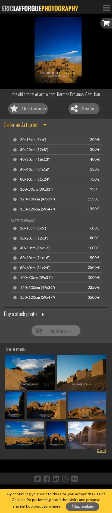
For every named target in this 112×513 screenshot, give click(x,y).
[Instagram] (65, 478)
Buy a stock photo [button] (20, 314)
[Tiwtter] (37, 478)
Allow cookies (82, 506)
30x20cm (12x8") (34, 149)
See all (101, 450)
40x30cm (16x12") (35, 159)
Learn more (51, 506)
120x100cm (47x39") (37, 199)
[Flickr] (74, 478)
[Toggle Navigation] (106, 7)
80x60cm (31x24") (35, 179)
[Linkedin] (56, 478)
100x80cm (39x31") (36, 189)
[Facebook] (46, 478)
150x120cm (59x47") (37, 209)
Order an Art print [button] (21, 125)
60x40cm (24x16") (35, 169)
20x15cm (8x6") (33, 139)
